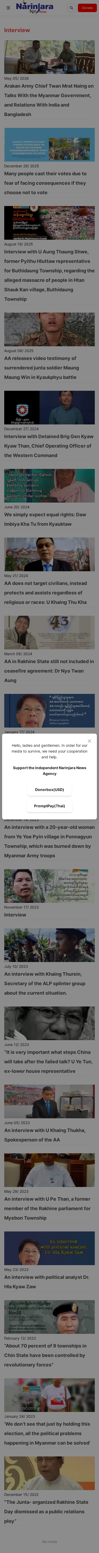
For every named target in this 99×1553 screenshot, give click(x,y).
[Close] (89, 741)
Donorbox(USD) (49, 789)
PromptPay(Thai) (49, 806)
